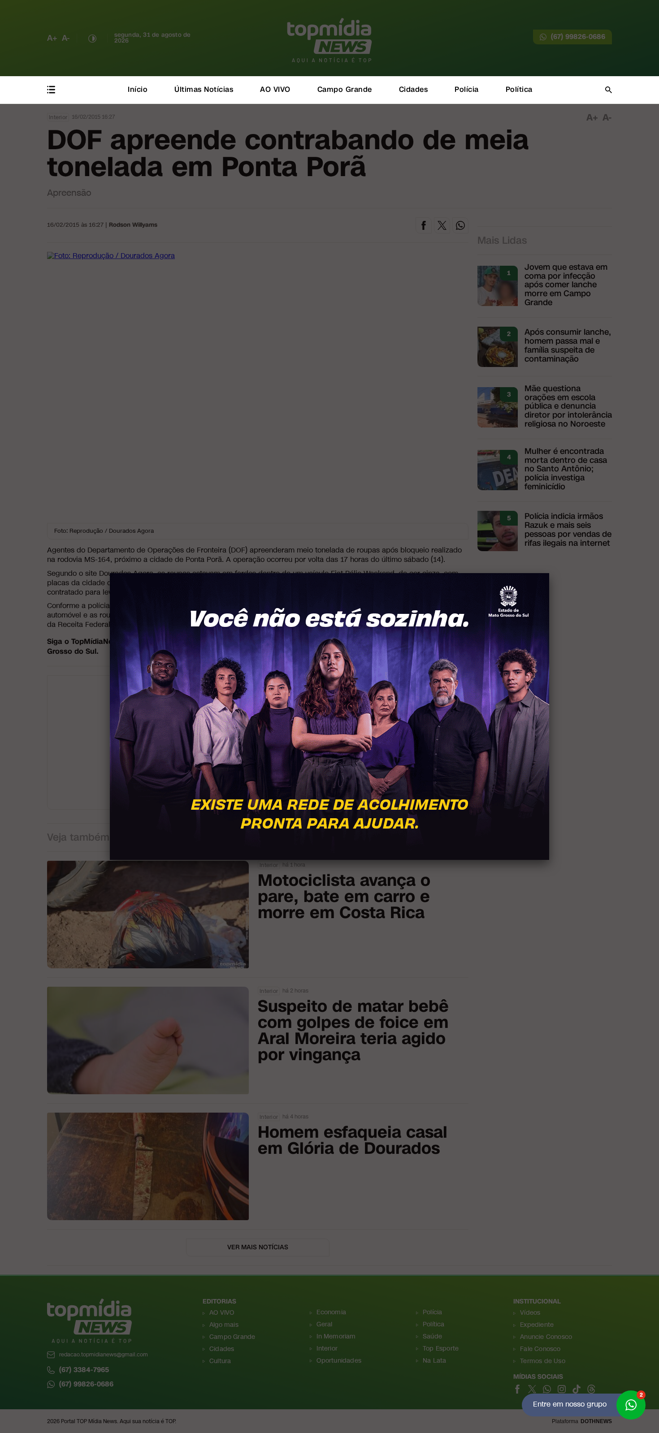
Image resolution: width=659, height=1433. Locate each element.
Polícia (467, 89)
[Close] (549, 573)
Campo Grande (344, 89)
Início (137, 89)
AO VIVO (275, 89)
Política (519, 89)
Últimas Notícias (203, 89)
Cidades (413, 89)
